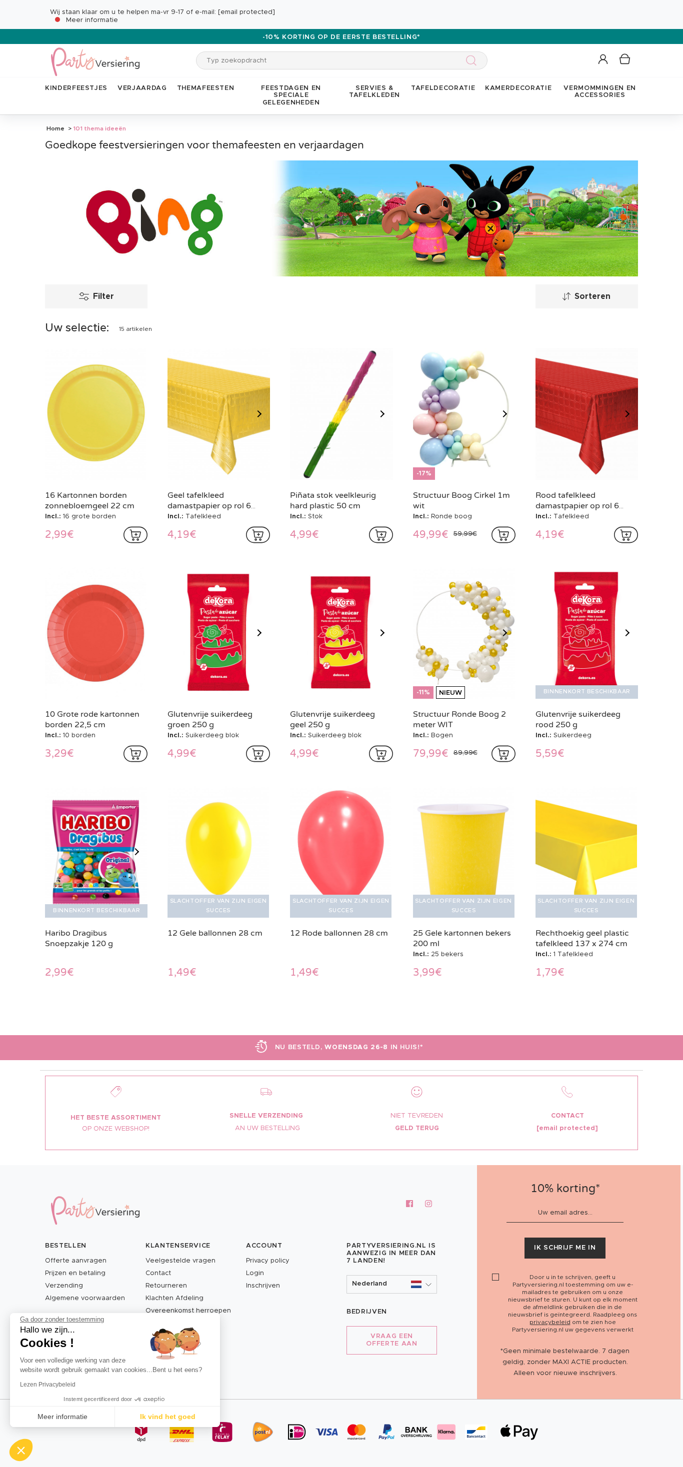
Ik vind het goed (168, 1417)
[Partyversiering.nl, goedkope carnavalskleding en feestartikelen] (95, 55)
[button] (603, 59)
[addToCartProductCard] (136, 534)
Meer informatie (92, 20)
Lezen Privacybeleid (48, 1384)
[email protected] (246, 12)
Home (55, 128)
